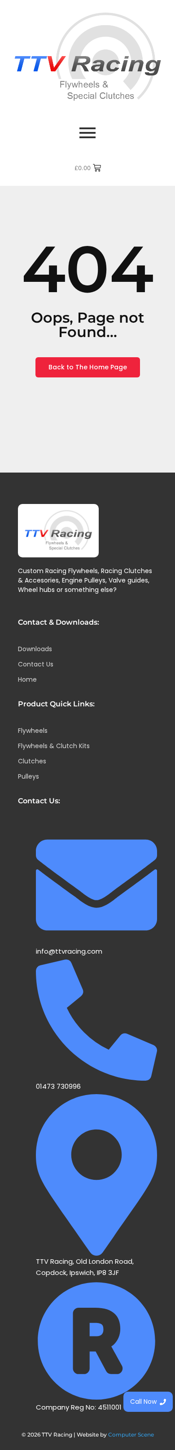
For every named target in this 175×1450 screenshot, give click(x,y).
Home (27, 679)
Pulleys (28, 776)
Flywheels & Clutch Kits (54, 745)
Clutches (32, 761)
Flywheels (33, 730)
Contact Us (35, 664)
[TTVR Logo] (58, 530)
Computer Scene (131, 1434)
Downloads (35, 648)
